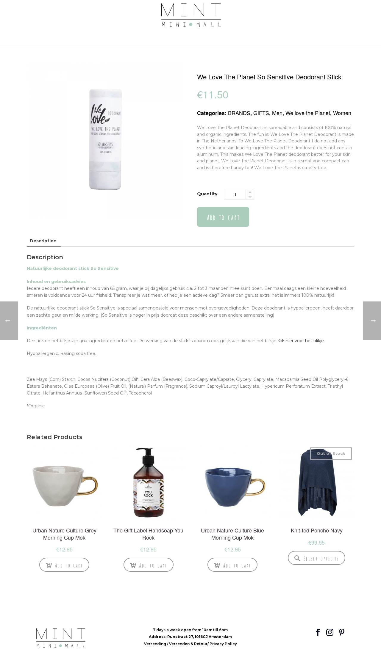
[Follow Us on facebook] (317, 633)
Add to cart (223, 216)
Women (342, 113)
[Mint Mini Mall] (191, 15)
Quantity (207, 194)
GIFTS (261, 113)
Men (277, 113)
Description (43, 240)
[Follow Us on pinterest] (341, 633)
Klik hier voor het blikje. (301, 340)
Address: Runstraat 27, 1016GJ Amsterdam (190, 636)
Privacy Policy (223, 644)
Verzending (155, 644)
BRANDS (239, 113)
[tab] (43, 241)
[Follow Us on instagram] (329, 633)
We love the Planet (307, 113)
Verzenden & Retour (188, 644)
